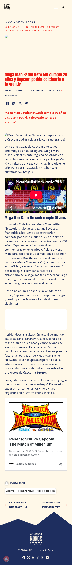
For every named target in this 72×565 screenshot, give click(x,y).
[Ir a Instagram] (34, 557)
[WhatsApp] (13, 103)
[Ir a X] (29, 557)
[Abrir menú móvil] (56, 7)
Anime (10, 491)
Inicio (8, 22)
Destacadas (26, 491)
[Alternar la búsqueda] (63, 7)
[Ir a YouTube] (48, 557)
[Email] (26, 103)
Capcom (28, 373)
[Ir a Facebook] (24, 557)
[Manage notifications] (6, 559)
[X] (20, 103)
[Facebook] (7, 103)
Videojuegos (24, 22)
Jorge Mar (17, 483)
